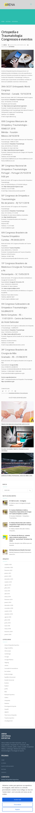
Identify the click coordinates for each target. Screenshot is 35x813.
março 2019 (7, 596)
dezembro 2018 (8, 605)
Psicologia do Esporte (10, 706)
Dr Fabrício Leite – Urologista (17, 501)
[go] (30, 490)
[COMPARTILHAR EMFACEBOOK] (5, 391)
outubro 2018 (8, 611)
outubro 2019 (8, 582)
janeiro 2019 (7, 602)
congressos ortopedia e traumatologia (18, 393)
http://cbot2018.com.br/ (10, 217)
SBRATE (6, 712)
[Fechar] (33, 782)
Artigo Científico (8, 648)
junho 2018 (7, 623)
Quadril (6, 709)
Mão (5, 691)
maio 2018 (7, 626)
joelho (6, 689)
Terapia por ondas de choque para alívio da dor (15, 424)
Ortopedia (11, 46)
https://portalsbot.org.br (7, 381)
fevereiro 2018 (8, 631)
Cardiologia (7, 654)
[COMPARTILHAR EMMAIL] (15, 391)
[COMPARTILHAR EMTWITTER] (2, 391)
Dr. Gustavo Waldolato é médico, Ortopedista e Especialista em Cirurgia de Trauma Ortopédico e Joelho (20, 511)
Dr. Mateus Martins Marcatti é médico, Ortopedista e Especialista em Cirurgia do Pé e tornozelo (20, 524)
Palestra (6, 703)
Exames (6, 683)
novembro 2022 (8, 567)
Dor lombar (7, 671)
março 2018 (7, 628)
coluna (6, 665)
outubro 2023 (8, 564)
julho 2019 (7, 588)
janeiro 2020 (7, 576)
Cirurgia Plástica (8, 659)
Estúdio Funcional (9, 680)
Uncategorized (8, 721)
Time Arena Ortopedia (10, 715)
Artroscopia (7, 651)
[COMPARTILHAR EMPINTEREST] (12, 391)
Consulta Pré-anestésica (11, 668)
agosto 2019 (7, 585)
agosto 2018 (7, 617)
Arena (5, 45)
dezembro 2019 (8, 579)
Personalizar (17, 804)
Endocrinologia (8, 674)
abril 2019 (7, 593)
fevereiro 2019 (8, 599)
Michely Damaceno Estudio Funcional (20, 550)
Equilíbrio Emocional (9, 677)
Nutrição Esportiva (9, 694)
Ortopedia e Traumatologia (17, 211)
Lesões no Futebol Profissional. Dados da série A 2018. (16, 475)
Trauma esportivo (9, 718)
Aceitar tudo (17, 799)
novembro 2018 (8, 608)
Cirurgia (6, 657)
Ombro (6, 697)
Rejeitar (17, 809)
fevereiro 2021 (8, 570)
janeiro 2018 (7, 634)
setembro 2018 (8, 614)
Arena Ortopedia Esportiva (11, 645)
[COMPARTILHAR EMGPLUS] (9, 391)
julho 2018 (7, 620)
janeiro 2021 (7, 573)
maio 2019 (7, 591)
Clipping (6, 662)
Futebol (6, 686)
